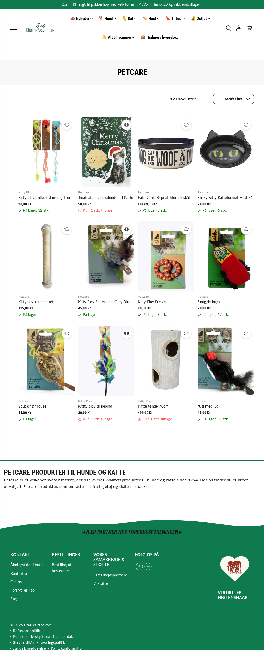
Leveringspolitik (52, 642)
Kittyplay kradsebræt (35, 302)
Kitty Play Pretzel (152, 302)
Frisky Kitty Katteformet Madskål (225, 197)
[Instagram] (148, 566)
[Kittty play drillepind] (106, 361)
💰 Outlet (199, 18)
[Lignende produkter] (66, 124)
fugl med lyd (208, 406)
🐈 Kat (128, 18)
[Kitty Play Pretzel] (166, 256)
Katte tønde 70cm (153, 406)
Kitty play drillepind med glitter (44, 197)
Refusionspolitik (26, 631)
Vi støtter (101, 583)
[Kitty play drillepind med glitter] (46, 152)
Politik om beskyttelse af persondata (43, 636)
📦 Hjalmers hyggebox (159, 37)
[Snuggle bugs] (226, 256)
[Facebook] (139, 566)
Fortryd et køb (22, 590)
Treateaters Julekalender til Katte (105, 197)
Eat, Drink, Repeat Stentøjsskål (164, 197)
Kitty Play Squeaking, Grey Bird (104, 302)
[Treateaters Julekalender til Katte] (106, 152)
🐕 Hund (106, 18)
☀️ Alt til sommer (117, 37)
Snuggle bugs (209, 302)
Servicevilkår (23, 642)
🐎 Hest (150, 18)
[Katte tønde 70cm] (166, 361)
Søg (13, 599)
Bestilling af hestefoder (61, 568)
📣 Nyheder (80, 18)
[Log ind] (239, 28)
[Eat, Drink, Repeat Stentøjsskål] (166, 152)
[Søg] (228, 28)
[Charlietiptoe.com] (40, 28)
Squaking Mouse (32, 406)
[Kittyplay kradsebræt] (46, 256)
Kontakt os (19, 573)
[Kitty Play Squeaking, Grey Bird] (106, 256)
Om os (16, 582)
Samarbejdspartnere (110, 575)
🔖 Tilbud (174, 18)
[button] (13, 27)
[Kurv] (249, 28)
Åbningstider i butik (26, 565)
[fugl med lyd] (226, 361)
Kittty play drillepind (95, 406)
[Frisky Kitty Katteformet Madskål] (226, 152)
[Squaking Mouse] (46, 361)
